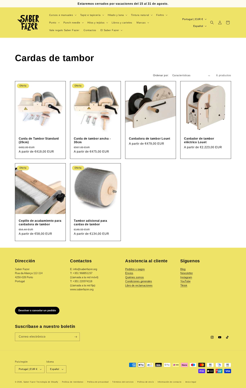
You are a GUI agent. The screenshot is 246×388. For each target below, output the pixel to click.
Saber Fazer (29, 382)
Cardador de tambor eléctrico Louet (199, 140)
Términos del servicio (123, 382)
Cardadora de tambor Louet (149, 138)
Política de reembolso (72, 382)
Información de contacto (170, 382)
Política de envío (145, 382)
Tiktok (183, 285)
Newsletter (186, 273)
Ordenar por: (161, 75)
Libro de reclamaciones (139, 285)
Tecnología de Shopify (47, 382)
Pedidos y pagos (135, 269)
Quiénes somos (134, 277)
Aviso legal (190, 382)
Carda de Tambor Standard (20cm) (39, 140)
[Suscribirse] (76, 337)
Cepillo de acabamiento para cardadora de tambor (40, 222)
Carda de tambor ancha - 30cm (92, 140)
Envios (129, 273)
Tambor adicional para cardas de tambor (90, 222)
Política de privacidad (97, 382)
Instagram (186, 277)
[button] (62, 15)
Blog (182, 269)
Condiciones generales (138, 281)
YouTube (185, 281)
